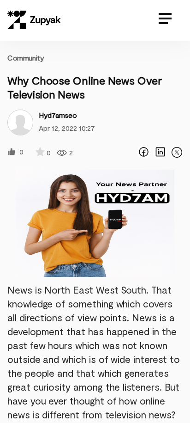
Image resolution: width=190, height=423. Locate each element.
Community (25, 57)
